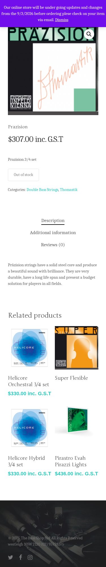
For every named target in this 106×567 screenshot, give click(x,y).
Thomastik (68, 189)
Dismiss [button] (61, 19)
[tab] (53, 221)
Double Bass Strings (42, 189)
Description (52, 220)
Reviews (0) (53, 244)
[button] (89, 34)
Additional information (53, 232)
